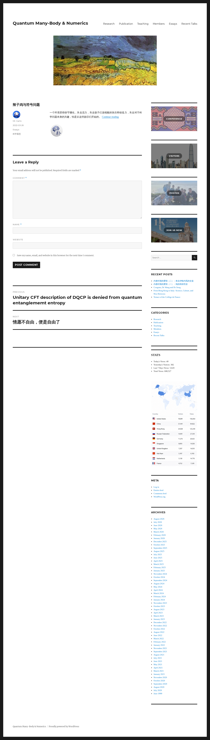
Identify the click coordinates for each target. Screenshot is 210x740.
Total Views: (159, 371)
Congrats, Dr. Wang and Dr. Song (167, 287)
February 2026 (160, 535)
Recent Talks (189, 23)
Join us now (174, 230)
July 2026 (158, 522)
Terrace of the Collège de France (167, 297)
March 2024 (159, 593)
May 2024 (158, 587)
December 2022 (160, 622)
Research (109, 23)
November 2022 (160, 625)
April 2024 (158, 590)
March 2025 (159, 564)
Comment (20, 178)
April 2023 (158, 613)
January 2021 (159, 674)
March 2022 (159, 638)
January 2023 (159, 619)
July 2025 (158, 554)
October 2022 (159, 629)
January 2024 (159, 600)
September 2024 (160, 580)
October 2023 (159, 606)
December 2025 (160, 541)
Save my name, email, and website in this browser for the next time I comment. (55, 255)
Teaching (143, 23)
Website (18, 239)
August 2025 (159, 551)
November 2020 (160, 677)
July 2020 (158, 690)
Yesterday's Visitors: (162, 365)
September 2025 (160, 548)
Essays (173, 23)
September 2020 (160, 684)
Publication (126, 23)
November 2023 (160, 603)
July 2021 (158, 658)
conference (174, 119)
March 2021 (159, 671)
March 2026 (159, 532)
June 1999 (158, 693)
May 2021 (158, 664)
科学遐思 (17, 134)
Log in (156, 487)
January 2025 (159, 570)
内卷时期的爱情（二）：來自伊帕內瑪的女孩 (174, 281)
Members (159, 23)
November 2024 (160, 574)
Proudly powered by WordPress (64, 726)
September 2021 (160, 651)
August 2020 (159, 687)
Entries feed (158, 490)
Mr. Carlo (17, 121)
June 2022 (158, 635)
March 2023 (159, 616)
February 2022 (160, 642)
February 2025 (160, 567)
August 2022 (159, 632)
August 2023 (159, 609)
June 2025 (158, 558)
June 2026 (158, 525)
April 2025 (158, 561)
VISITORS (174, 156)
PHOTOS (174, 193)
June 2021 (158, 661)
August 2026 (159, 519)
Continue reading (110, 117)
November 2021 (160, 648)
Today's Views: (160, 361)
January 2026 (159, 538)
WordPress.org (159, 497)
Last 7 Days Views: (162, 368)
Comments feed (160, 493)
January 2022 (159, 645)
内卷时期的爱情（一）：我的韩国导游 (171, 284)
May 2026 (158, 528)
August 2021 (159, 655)
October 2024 (159, 577)
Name (17, 224)
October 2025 (159, 545)
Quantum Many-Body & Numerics (50, 23)
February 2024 (160, 596)
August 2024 (159, 583)
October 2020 (159, 680)
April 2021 (158, 668)
